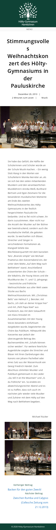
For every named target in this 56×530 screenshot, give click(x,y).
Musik (45, 97)
